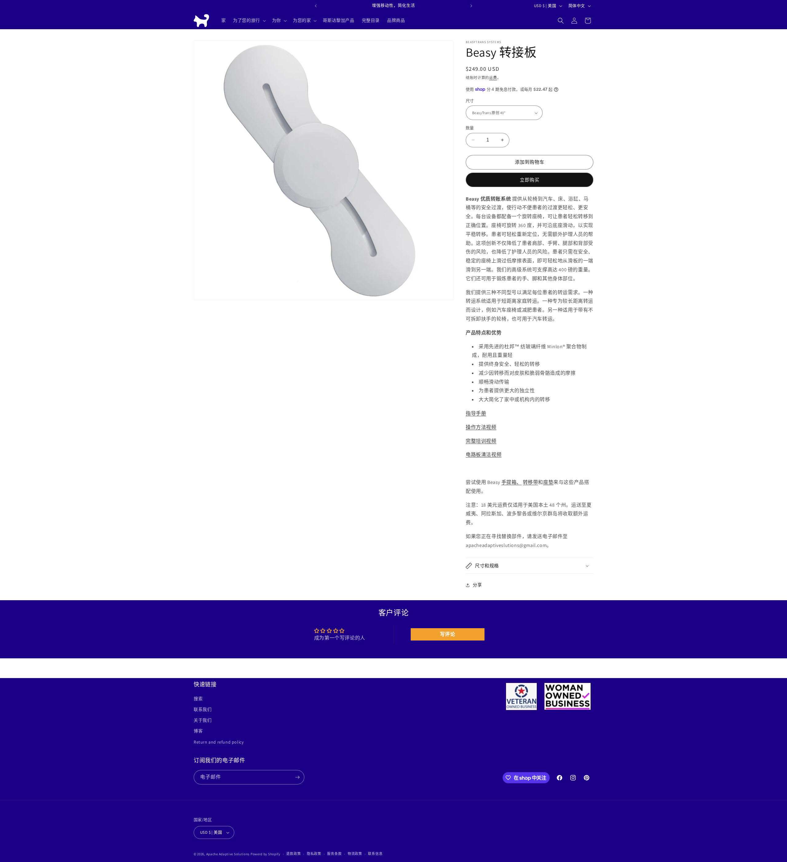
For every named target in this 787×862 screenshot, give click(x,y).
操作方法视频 (481, 427)
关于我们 (203, 720)
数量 (470, 127)
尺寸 (470, 100)
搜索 (198, 698)
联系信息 (375, 854)
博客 (198, 731)
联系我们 (203, 709)
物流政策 (355, 854)
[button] (248, 20)
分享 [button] (477, 585)
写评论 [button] (447, 634)
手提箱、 (511, 482)
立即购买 (530, 180)
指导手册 (476, 413)
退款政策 (293, 854)
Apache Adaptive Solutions (228, 854)
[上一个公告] (315, 6)
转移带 (530, 482)
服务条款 (334, 854)
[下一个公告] (471, 6)
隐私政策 (314, 854)
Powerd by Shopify (265, 854)
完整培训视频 (481, 441)
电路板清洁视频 (483, 454)
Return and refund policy (218, 742)
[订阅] (297, 777)
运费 (493, 77)
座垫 (548, 482)
